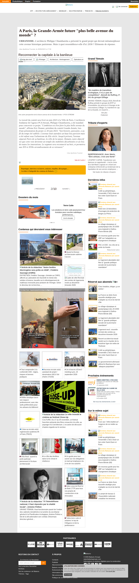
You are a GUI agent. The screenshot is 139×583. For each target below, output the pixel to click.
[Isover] (69, 544)
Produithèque (17, 1)
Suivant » (66, 189)
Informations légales (59, 572)
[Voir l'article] (83, 290)
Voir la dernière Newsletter (27, 566)
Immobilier (62, 11)
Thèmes (21, 574)
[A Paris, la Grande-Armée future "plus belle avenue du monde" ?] (27, 181)
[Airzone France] (50, 544)
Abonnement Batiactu (59, 565)
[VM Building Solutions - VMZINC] (60, 544)
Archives (21, 569)
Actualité (5, 1)
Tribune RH (89, 11)
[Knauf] (88, 544)
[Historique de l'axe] (84, 108)
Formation (37, 1)
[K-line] (31, 544)
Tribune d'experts (102, 11)
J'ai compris (68, 574)
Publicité (55, 562)
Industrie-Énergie (75, 11)
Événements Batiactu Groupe (62, 570)
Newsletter (134, 1)
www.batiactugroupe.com (92, 559)
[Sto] (98, 544)
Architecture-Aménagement (45, 11)
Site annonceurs (57, 575)
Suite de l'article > (80, 160)
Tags (27, 574)
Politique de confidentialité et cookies (64, 577)
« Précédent (39, 189)
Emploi (27, 1)
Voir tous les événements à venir (104, 402)
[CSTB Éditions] (107, 544)
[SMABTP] (41, 544)
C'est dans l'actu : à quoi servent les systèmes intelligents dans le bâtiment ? (41, 289)
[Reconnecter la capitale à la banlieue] (20, 108)
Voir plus (104, 113)
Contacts (55, 560)
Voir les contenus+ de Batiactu (28, 571)
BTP (31, 11)
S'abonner (133, 6)
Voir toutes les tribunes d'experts (104, 172)
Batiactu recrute (57, 567)
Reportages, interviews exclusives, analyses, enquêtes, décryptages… (45, 170)
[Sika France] (79, 544)
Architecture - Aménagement (60, 59)
